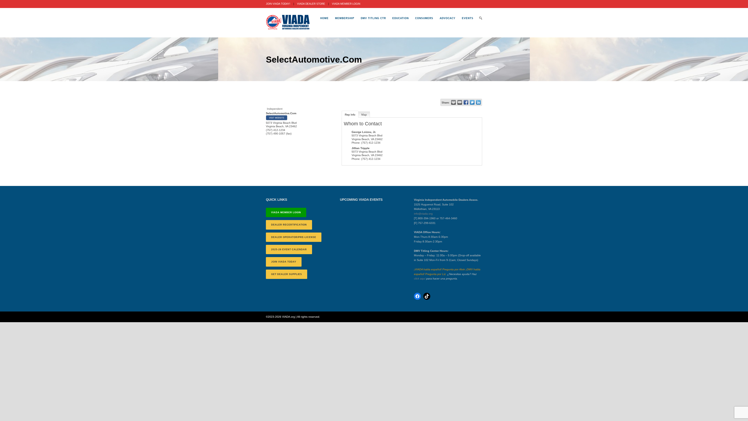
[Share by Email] (459, 102)
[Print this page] (453, 102)
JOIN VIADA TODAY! (278, 3)
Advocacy (447, 18)
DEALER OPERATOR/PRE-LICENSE (293, 237)
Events (467, 18)
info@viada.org (423, 213)
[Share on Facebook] (466, 102)
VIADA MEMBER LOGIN (346, 3)
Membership (344, 18)
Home (324, 18)
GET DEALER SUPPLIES (286, 274)
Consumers (424, 18)
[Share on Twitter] (472, 102)
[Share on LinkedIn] (478, 102)
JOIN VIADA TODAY (283, 261)
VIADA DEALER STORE (311, 3)
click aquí (419, 278)
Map (364, 114)
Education (400, 18)
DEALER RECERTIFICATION (289, 224)
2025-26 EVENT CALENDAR (289, 249)
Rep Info (350, 114)
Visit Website (276, 118)
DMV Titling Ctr (373, 18)
